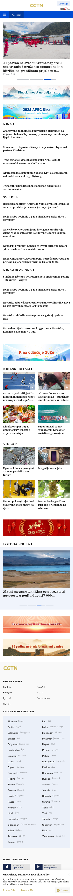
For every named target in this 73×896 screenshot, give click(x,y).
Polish (49, 755)
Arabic (14, 726)
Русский (7, 698)
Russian (51, 778)
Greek (16, 795)
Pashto (48, 767)
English (7, 687)
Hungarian (17, 818)
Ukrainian (53, 824)
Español (41, 687)
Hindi (13, 813)
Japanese (16, 836)
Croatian (17, 755)
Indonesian (22, 824)
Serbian (50, 784)
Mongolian (52, 732)
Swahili (51, 801)
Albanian (16, 721)
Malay (52, 726)
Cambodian (16, 750)
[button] (23, 79)
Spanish (51, 795)
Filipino (16, 778)
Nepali (48, 744)
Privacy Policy (9, 890)
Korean (15, 842)
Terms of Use (27, 890)
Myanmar (53, 738)
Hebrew (15, 807)
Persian (50, 750)
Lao (46, 721)
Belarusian (19, 732)
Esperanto (18, 773)
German (16, 790)
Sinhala (49, 790)
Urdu (47, 830)
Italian (15, 830)
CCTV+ (7, 703)
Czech (14, 761)
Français (7, 692)
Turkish (50, 818)
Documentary (43, 698)
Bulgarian (18, 744)
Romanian (52, 773)
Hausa (14, 801)
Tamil (48, 807)
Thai (47, 813)
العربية (40, 692)
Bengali (14, 738)
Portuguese (53, 761)
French (16, 784)
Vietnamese (53, 836)
